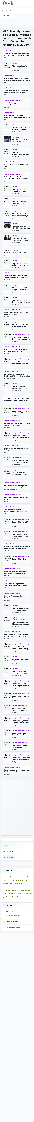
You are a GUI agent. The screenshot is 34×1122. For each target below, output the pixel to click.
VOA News (16, 144)
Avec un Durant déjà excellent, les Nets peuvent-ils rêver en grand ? (16, 350)
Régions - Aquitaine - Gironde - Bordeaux (19, 618)
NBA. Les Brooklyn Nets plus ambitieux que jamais (20, 610)
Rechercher (7, 16)
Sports (16, 322)
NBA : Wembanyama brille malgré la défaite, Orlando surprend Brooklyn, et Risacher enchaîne (17, 80)
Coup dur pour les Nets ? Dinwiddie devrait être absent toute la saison (16, 400)
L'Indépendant (17, 132)
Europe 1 (7, 279)
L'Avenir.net (17, 464)
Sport (6, 58)
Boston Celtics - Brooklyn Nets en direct (16, 498)
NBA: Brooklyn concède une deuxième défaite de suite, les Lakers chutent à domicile (17, 376)
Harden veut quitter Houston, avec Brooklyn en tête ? (16, 771)
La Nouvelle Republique (11, 378)
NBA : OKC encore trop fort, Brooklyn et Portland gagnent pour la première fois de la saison (16, 117)
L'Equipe (16, 341)
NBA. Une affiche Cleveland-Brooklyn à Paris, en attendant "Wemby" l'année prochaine (15, 253)
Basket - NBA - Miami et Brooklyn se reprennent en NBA (20, 339)
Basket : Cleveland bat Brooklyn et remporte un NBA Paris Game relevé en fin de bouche (17, 179)
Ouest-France (17, 329)
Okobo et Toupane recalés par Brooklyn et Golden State (14, 597)
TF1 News (16, 206)
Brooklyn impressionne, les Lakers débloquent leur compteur (16, 449)
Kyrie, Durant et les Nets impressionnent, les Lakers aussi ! (16, 511)
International (18, 137)
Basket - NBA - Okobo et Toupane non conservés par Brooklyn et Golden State (15, 573)
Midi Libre (8, 181)
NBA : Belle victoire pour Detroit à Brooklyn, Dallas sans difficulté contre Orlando (16, 92)
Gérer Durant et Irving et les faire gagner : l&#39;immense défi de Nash (16, 636)
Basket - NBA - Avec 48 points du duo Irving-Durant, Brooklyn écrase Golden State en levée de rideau (17, 548)
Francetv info (17, 218)
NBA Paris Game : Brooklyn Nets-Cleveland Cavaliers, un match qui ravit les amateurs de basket (16, 277)
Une (16, 199)
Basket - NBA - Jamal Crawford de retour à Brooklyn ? (16, 313)
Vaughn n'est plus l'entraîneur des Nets (16, 165)
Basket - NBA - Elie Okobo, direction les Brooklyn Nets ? (19, 710)
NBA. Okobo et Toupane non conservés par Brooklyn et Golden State (16, 585)
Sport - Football (10, 51)
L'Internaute (17, 230)
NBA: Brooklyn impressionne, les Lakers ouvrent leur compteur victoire (15, 487)
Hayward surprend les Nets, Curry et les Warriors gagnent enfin (17, 424)
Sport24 (7, 316)
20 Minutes (16, 70)
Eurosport (7, 107)
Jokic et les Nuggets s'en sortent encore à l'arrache (15, 104)
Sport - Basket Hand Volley (13, 100)
